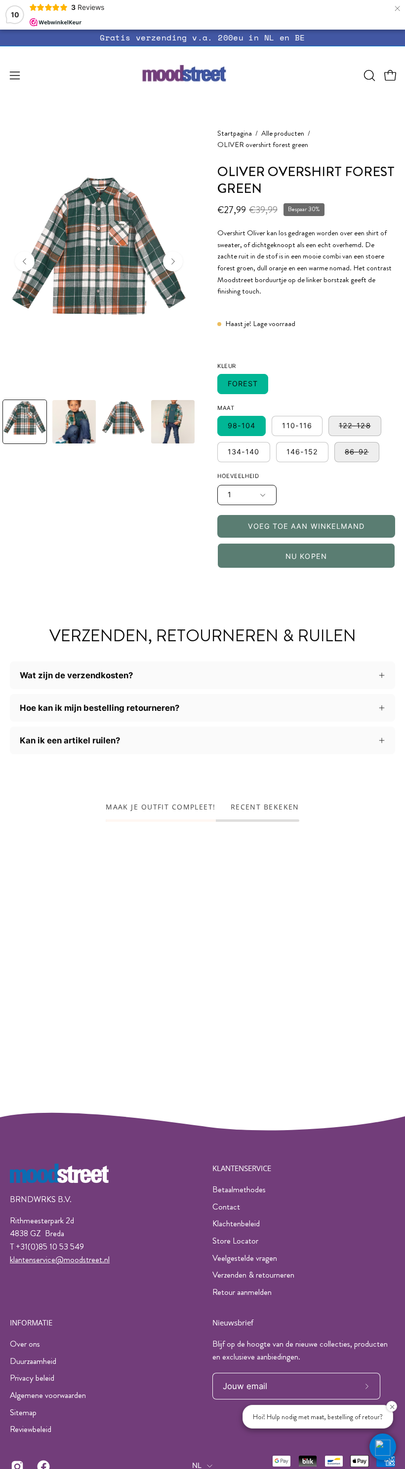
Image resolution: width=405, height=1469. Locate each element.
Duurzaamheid (33, 1360)
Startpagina (234, 133)
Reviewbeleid (30, 1429)
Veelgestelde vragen (244, 1258)
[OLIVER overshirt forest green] (24, 422)
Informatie (31, 1322)
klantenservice (32, 1259)
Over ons (25, 1344)
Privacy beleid (32, 1378)
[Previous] (25, 261)
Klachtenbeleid (236, 1223)
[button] (368, 75)
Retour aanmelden (242, 1292)
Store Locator (235, 1241)
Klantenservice (241, 1168)
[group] (202, 38)
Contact (226, 1206)
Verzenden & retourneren (253, 1275)
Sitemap (23, 1412)
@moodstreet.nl (82, 1259)
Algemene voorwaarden (48, 1395)
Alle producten (282, 133)
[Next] (173, 261)
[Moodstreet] (202, 75)
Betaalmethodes (239, 1189)
